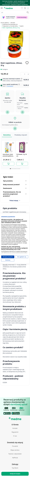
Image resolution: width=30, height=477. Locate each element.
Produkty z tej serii (21, 135)
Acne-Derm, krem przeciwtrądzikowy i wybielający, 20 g (8, 155)
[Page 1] (10, 168)
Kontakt (15, 428)
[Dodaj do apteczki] (27, 63)
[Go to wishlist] (22, 8)
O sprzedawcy (10, 86)
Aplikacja (15, 458)
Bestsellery (7, 135)
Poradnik (15, 446)
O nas (15, 436)
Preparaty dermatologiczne (10, 24)
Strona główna (5, 22)
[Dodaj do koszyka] (8, 164)
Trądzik (21, 26)
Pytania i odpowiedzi (15, 454)
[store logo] (8, 8)
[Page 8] (19, 168)
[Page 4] (14, 168)
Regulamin (15, 432)
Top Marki (15, 468)
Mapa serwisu (15, 450)
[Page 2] (11, 168)
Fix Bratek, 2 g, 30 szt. (21, 155)
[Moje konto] (28, 8)
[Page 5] (15, 168)
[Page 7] (18, 168)
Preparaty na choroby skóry (10, 26)
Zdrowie (12, 22)
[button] (10, 159)
